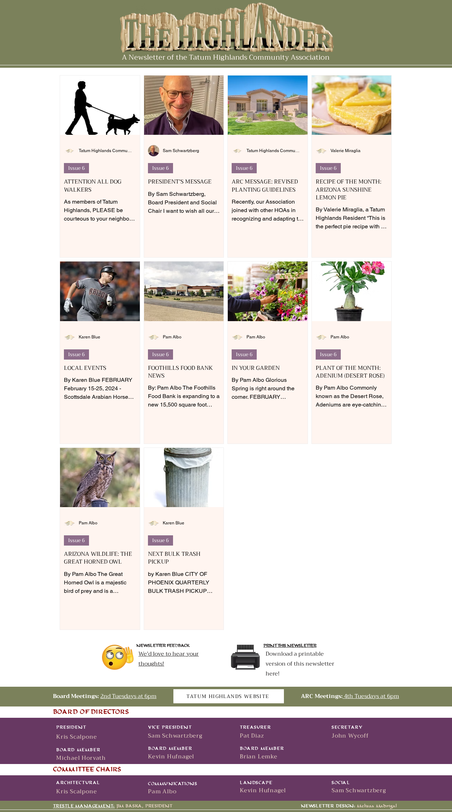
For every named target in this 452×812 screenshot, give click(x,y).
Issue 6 (76, 168)
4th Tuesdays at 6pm (371, 696)
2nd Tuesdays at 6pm (128, 696)
